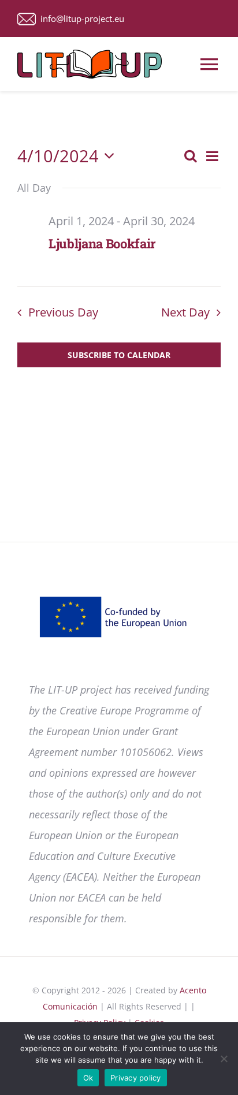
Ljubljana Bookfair (102, 243)
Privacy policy (135, 1077)
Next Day (185, 312)
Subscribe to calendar (119, 355)
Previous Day (63, 312)
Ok (88, 1077)
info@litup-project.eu (80, 18)
